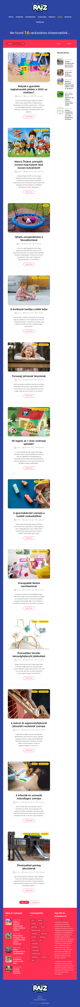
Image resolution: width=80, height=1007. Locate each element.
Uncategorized (35, 953)
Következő (35, 902)
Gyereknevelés (30, 17)
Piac (40, 940)
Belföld (40, 920)
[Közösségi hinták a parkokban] (60, 72)
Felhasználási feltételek (40, 1000)
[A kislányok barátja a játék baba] (8, 959)
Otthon (11, 17)
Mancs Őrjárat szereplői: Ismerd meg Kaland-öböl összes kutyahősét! (29, 164)
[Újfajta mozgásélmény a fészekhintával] (8, 949)
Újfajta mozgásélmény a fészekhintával (29, 238)
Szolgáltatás (35, 947)
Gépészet (52, 17)
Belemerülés (28, 116)
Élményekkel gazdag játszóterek (29, 867)
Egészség (34, 927)
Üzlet (33, 960)
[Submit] (23, 43)
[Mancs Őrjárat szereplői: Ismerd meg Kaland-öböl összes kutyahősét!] (8, 936)
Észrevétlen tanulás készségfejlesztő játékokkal (29, 655)
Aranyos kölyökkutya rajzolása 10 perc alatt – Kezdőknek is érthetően (69, 115)
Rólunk (40, 996)
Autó (32, 920)
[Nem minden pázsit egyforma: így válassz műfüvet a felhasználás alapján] (60, 94)
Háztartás (68, 17)
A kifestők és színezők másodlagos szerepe (29, 797)
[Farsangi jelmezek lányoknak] (8, 969)
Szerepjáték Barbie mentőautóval (29, 585)
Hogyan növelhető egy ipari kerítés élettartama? (69, 64)
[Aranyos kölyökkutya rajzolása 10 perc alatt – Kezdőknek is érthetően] (60, 110)
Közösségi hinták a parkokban (68, 74)
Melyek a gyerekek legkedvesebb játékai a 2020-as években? (28, 89)
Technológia (42, 17)
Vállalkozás (40, 22)
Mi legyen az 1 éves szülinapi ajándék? (29, 442)
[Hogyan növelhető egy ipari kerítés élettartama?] (60, 61)
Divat (40, 923)
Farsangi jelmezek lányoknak (29, 376)
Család (60, 17)
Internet (33, 937)
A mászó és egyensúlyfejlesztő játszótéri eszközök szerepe (29, 725)
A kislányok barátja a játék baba (28, 309)
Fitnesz (43, 927)
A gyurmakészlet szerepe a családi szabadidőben (29, 515)
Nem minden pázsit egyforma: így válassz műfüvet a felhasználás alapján (69, 99)
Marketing (43, 937)
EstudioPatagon (45, 1003)
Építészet (45, 957)
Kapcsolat (40, 998)
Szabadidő (19, 17)
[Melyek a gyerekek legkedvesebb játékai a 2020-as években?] (60, 81)
